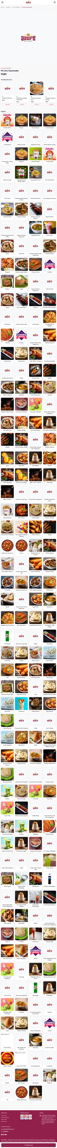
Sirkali (2, 1141)
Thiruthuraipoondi (30, 1141)
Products (8, 7)
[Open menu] (2, 2)
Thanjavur (20, 1141)
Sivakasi (6, 1141)
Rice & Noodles (16, 7)
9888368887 (5, 1131)
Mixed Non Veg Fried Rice (36, 99)
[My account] (55, 2)
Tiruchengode (53, 1141)
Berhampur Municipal (12, 1139)
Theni (24, 1141)
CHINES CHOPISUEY (7, 98)
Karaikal (19, 1139)
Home (2, 7)
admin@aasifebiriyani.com (8, 1129)
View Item (7, 104)
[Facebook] (1, 1135)
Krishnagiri (31, 1139)
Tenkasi (16, 1141)
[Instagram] (3, 1135)
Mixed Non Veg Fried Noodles (50, 99)
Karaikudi (24, 1139)
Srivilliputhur (11, 1141)
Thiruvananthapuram (38, 1141)
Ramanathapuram (44, 1139)
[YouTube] (5, 1135)
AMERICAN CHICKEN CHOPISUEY (21, 99)
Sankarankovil (52, 1139)
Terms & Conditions (5, 1117)
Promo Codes (4, 1119)
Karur (27, 1139)
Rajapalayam (37, 1139)
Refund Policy (4, 1121)
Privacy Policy (4, 1115)
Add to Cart (29, 1145)
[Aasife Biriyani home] (28, 2)
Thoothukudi (46, 1141)
